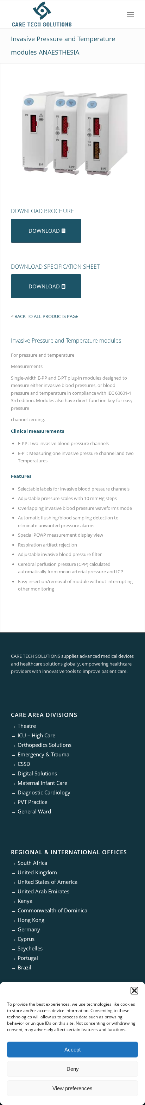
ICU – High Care (36, 735)
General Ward (34, 811)
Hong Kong (31, 919)
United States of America (47, 881)
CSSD (24, 763)
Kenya (25, 900)
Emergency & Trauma (43, 754)
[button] (134, 990)
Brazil (24, 967)
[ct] (60, 14)
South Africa (32, 862)
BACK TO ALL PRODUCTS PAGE (46, 316)
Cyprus (26, 938)
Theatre (27, 725)
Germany (29, 929)
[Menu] (130, 14)
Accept (72, 1050)
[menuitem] (130, 14)
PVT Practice (32, 801)
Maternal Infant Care (42, 782)
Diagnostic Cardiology (44, 792)
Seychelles (30, 948)
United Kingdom (37, 872)
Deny (73, 1069)
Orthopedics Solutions (44, 744)
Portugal (28, 957)
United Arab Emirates (43, 891)
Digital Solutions (37, 773)
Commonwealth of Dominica (52, 910)
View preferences (72, 1088)
